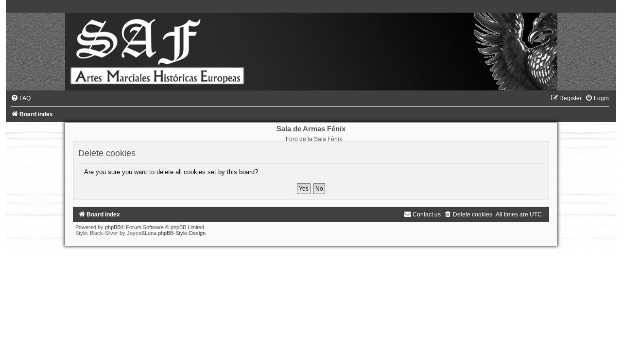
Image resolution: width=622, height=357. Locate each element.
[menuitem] (21, 98)
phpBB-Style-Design (182, 233)
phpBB (113, 227)
